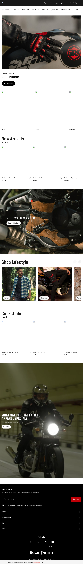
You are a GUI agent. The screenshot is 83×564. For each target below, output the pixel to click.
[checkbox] (3, 505)
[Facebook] (30, 542)
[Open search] (45, 3)
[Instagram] (45, 542)
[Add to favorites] (30, 178)
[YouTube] (53, 542)
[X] (38, 542)
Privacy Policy (37, 505)
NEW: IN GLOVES (8, 83)
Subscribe (76, 499)
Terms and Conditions (19, 505)
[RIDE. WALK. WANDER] (41, 221)
